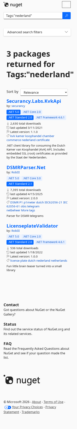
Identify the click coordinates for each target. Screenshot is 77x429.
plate (23, 260)
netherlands (59, 260)
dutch (40, 202)
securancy (18, 106)
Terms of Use (53, 402)
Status (10, 324)
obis (23, 206)
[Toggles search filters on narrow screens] (66, 32)
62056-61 (13, 206)
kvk (12, 136)
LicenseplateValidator (32, 226)
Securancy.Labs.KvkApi (34, 101)
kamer (20, 136)
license (15, 260)
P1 (21, 202)
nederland (29, 140)
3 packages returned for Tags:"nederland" (37, 64)
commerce (14, 140)
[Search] (66, 15)
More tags (28, 210)
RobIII (15, 172)
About (36, 402)
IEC (65, 202)
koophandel (33, 136)
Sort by (12, 91)
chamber (48, 136)
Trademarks (31, 412)
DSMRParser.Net (26, 167)
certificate (43, 140)
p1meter (29, 202)
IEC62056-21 (53, 202)
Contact (11, 304)
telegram (33, 206)
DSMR (14, 202)
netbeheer (13, 210)
